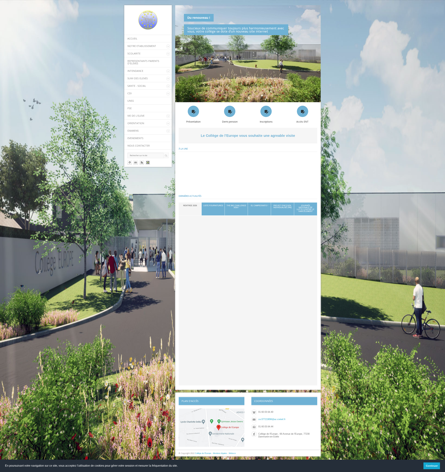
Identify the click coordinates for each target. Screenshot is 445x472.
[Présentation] (193, 111)
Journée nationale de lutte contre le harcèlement (305, 208)
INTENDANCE (135, 70)
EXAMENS (133, 130)
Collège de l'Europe (203, 453)
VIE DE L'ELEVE (135, 115)
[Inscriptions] (266, 111)
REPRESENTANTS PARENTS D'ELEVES (143, 62)
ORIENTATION (135, 123)
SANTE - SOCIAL (136, 85)
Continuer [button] (432, 465)
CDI (129, 93)
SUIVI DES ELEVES (137, 78)
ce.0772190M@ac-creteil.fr (271, 419)
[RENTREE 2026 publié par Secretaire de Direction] (198, 171)
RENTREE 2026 (190, 205)
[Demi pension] (229, 111)
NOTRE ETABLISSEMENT (141, 46)
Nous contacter (138, 145)
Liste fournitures (213, 205)
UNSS (130, 100)
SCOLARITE (133, 53)
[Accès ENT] (302, 111)
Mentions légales (220, 453)
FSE (129, 108)
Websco (232, 453)
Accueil (132, 38)
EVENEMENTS (135, 138)
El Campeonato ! (259, 205)
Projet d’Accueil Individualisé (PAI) (282, 206)
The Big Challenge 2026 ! (236, 206)
